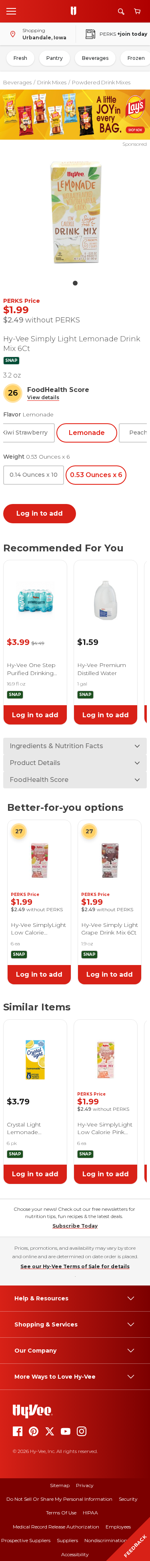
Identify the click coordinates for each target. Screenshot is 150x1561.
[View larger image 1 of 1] (75, 211)
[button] (43, 398)
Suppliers (67, 1540)
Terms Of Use (61, 1513)
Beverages (95, 58)
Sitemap (60, 1485)
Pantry (54, 58)
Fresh (20, 58)
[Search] (121, 11)
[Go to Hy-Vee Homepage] (75, 11)
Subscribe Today (75, 1226)
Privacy (85, 1485)
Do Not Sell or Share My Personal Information (59, 1499)
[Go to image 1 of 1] (75, 283)
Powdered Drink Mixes (101, 82)
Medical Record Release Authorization (56, 1527)
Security (128, 1499)
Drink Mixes (51, 82)
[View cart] (137, 11)
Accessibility (75, 1554)
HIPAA (90, 1513)
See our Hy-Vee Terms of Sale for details (75, 1266)
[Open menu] (11, 11)
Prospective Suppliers (25, 1540)
